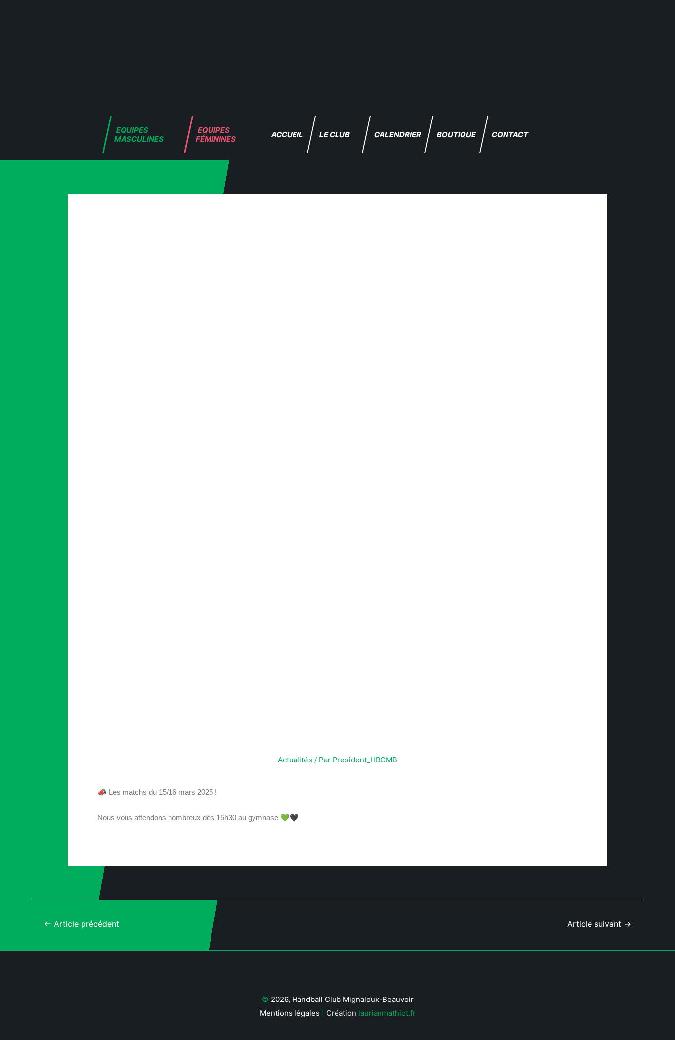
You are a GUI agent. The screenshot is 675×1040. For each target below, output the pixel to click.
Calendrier (397, 134)
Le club (334, 134)
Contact (510, 134)
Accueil (287, 134)
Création (309, 1013)
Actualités (295, 759)
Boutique (456, 134)
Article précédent (81, 924)
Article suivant (599, 924)
